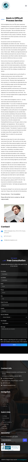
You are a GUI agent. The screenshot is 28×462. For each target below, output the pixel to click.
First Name (3, 271)
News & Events (5, 418)
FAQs (3, 420)
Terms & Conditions (7, 422)
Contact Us (5, 404)
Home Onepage (6, 396)
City (2, 296)
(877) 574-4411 (7, 236)
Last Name (3, 277)
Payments (4, 428)
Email (2, 283)
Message (3, 326)
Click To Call (5, 402)
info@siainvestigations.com (10, 240)
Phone (2, 289)
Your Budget (3, 320)
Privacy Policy (5, 424)
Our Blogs (4, 416)
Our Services (5, 400)
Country (2, 308)
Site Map (4, 426)
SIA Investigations (22, 459)
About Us (4, 398)
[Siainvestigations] (6, 5)
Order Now (4, 406)
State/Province (4, 302)
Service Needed (4, 314)
